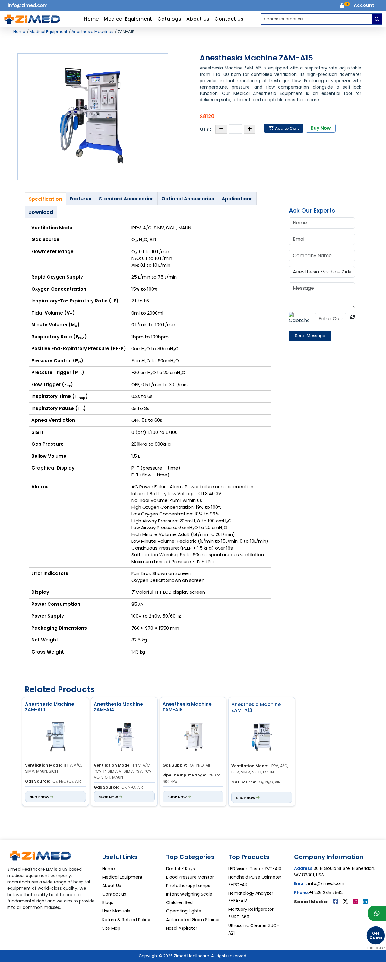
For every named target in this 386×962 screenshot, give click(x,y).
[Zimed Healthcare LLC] (40, 858)
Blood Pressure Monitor (190, 877)
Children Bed (179, 902)
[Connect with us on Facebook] (336, 902)
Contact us (114, 894)
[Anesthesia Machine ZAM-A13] (261, 738)
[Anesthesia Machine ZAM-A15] (92, 116)
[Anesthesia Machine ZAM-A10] (55, 737)
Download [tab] (40, 212)
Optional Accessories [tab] (187, 198)
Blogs (107, 902)
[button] (364, 5)
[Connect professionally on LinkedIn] (365, 902)
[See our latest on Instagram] (356, 902)
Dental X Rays (180, 869)
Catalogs (169, 18)
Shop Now (40, 797)
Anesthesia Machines (92, 31)
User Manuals (116, 911)
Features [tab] (80, 198)
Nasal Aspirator (181, 928)
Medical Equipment (128, 18)
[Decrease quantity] (221, 129)
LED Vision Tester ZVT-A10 (254, 869)
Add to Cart (286, 128)
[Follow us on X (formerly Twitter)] (346, 902)
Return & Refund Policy (126, 920)
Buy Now (321, 128)
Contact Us (228, 18)
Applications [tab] (237, 198)
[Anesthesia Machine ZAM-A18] (193, 737)
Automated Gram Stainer (193, 920)
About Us (197, 18)
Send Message (310, 336)
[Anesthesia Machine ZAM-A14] (124, 737)
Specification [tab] (45, 198)
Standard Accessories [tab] (126, 198)
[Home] (32, 18)
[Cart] (342, 6)
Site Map (111, 928)
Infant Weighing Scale (189, 894)
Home (91, 18)
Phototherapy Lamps (188, 886)
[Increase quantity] (249, 129)
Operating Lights (183, 911)
